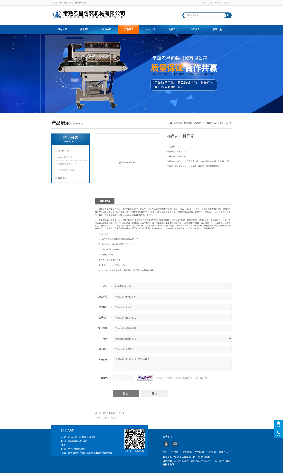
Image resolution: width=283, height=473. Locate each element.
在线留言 (216, 2)
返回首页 (206, 2)
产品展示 (128, 29)
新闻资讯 (106, 29)
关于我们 (84, 29)
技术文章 (151, 29)
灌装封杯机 (63, 150)
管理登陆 (223, 452)
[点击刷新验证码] (145, 378)
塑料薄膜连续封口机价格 (113, 413)
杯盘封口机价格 (109, 418)
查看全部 (62, 178)
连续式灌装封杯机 (67, 170)
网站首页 (62, 29)
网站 (165, 452)
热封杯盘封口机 (66, 157)
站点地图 (205, 457)
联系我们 (227, 2)
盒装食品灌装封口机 (67, 164)
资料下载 (173, 29)
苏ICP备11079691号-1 (202, 461)
